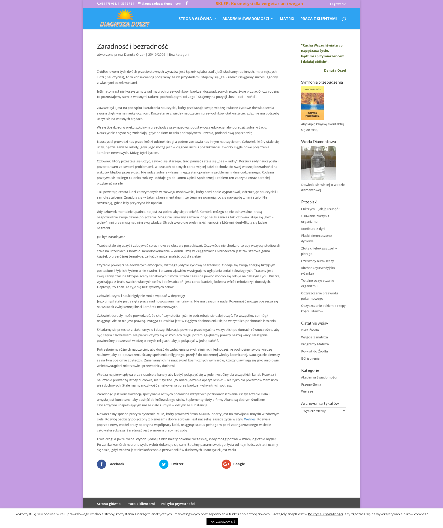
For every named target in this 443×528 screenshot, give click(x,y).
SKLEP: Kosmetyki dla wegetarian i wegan (259, 4)
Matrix (287, 19)
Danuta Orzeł (134, 54)
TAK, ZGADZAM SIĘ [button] (222, 521)
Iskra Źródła (310, 330)
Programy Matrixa (315, 344)
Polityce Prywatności (325, 514)
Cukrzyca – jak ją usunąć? (320, 209)
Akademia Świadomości (245, 19)
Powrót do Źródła (314, 351)
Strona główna (195, 19)
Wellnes (250, 419)
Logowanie (338, 4)
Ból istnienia (310, 358)
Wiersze (307, 391)
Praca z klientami (318, 19)
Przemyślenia (311, 384)
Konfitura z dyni (313, 228)
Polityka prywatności (178, 504)
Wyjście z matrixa (314, 337)
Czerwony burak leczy (317, 261)
